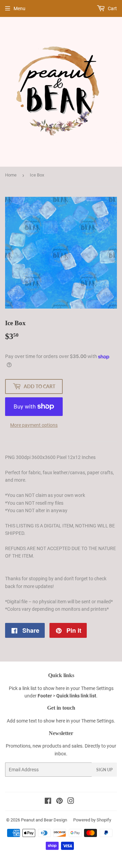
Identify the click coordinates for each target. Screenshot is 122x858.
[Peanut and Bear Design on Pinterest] (59, 801)
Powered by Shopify (92, 819)
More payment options (34, 425)
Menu (19, 8)
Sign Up (104, 769)
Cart (112, 8)
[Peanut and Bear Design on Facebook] (48, 801)
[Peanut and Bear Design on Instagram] (70, 801)
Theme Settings (97, 688)
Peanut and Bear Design (44, 819)
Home (11, 174)
